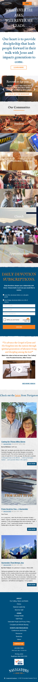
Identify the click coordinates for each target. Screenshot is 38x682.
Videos (19, 639)
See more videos (28, 383)
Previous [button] (3, 88)
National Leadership (19, 607)
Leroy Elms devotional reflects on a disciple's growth (16, 296)
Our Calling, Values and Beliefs (19, 601)
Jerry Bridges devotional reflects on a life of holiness (16, 301)
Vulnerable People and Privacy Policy (19, 621)
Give (27, 3)
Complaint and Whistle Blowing (19, 624)
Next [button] (34, 88)
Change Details (19, 616)
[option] (19, 88)
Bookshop (19, 636)
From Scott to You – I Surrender (14, 509)
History (19, 604)
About (19, 598)
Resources (19, 633)
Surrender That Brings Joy (12, 563)
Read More (32, 463)
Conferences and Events (19, 630)
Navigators (7, 444)
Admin (19, 613)
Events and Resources (19, 628)
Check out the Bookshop (18, 94)
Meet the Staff (19, 610)
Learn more (19, 67)
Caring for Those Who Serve (13, 442)
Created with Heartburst (11, 678)
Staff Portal (19, 618)
